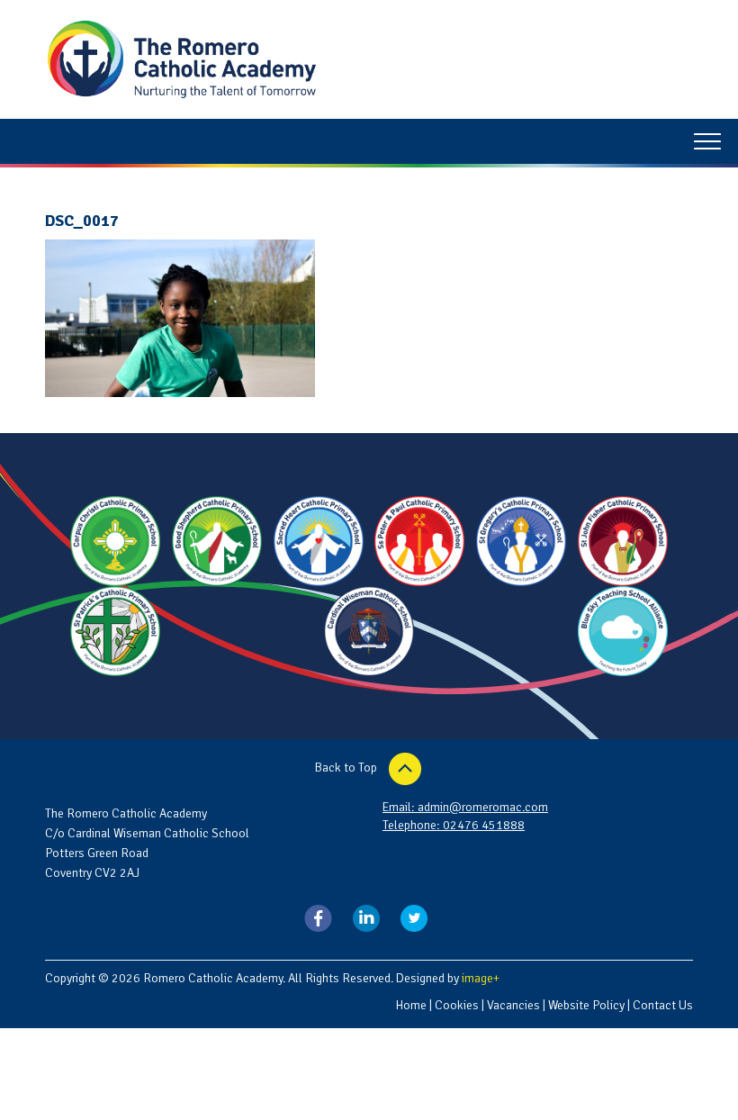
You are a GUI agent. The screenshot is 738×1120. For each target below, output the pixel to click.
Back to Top (347, 767)
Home (411, 1005)
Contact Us (663, 1005)
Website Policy (586, 1005)
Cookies (457, 1005)
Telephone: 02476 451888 (453, 825)
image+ (481, 978)
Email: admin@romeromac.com (465, 807)
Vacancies (513, 1005)
